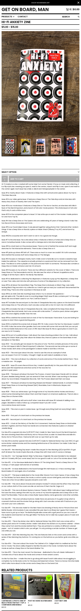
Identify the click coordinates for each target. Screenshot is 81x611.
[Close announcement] (78, 3)
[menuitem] (8, 16)
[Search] (78, 16)
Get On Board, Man (25, 9)
